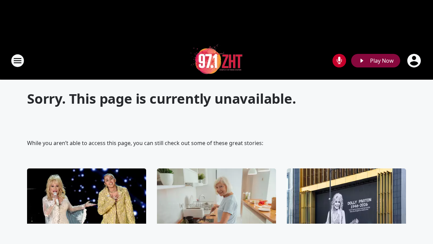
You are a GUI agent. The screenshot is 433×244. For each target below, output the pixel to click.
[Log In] (414, 60)
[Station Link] (216, 60)
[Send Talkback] (339, 60)
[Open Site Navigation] (17, 60)
